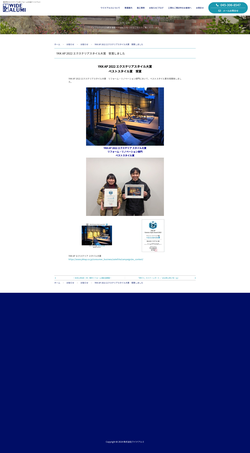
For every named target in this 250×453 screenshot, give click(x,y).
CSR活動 (58, 386)
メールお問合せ (230, 10)
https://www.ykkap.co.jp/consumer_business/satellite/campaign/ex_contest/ (105, 259)
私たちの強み (60, 368)
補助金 (179, 380)
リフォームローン (184, 386)
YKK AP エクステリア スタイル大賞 (105, 257)
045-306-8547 (230, 5)
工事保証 (180, 374)
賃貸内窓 (97, 374)
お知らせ (138, 362)
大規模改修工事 (100, 380)
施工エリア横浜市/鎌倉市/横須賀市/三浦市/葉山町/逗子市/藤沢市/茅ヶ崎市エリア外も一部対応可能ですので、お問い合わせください (169, 415)
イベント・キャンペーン (144, 374)
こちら (181, 340)
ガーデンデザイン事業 (103, 368)
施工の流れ (181, 368)
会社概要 (58, 362)
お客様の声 (181, 362)
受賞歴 (137, 386)
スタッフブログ (141, 368)
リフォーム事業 (100, 362)
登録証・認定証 (61, 380)
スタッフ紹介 (60, 374)
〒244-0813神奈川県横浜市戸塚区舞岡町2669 (109, 416)
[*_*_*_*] (125, 214)
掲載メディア (140, 380)
